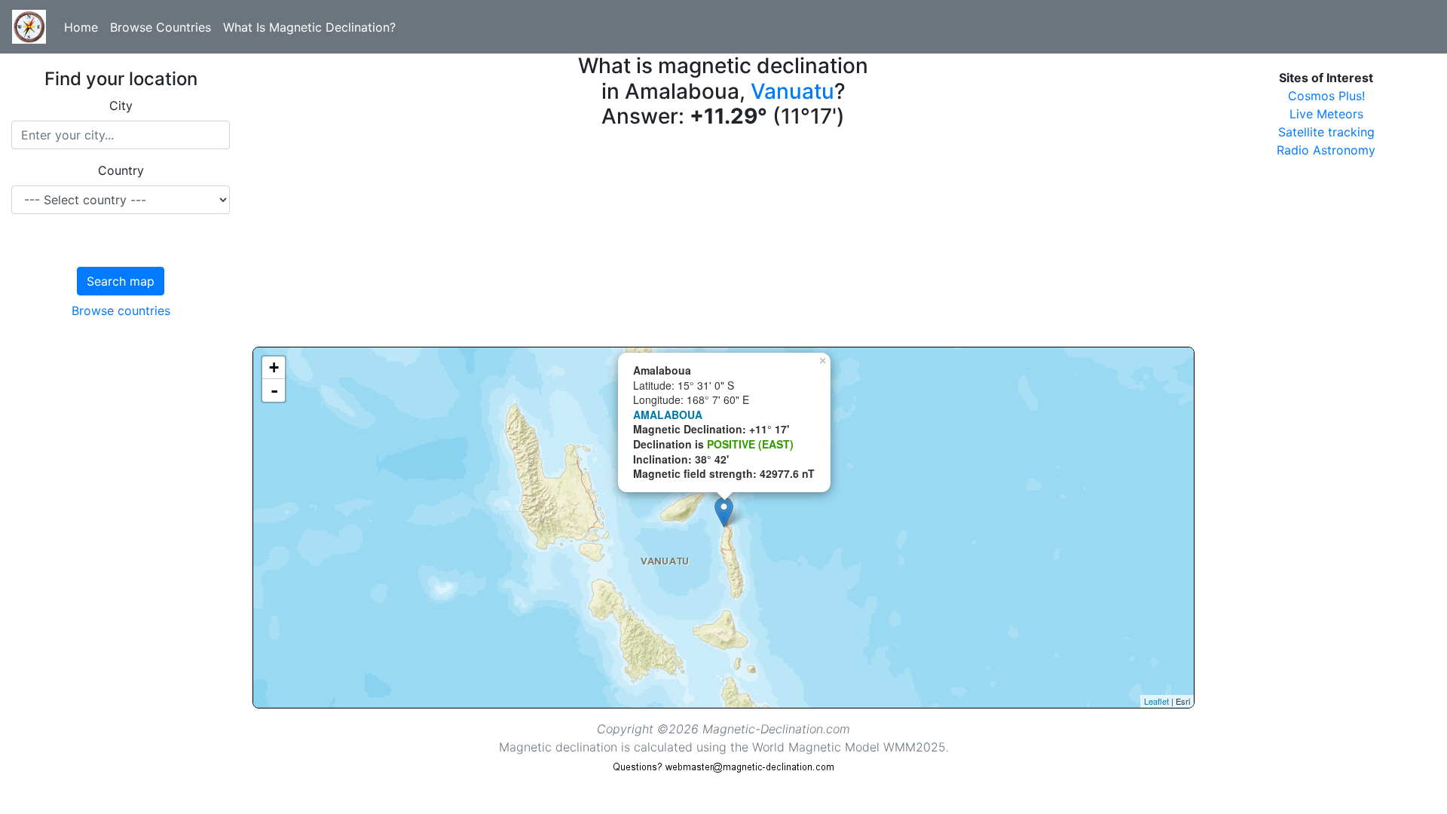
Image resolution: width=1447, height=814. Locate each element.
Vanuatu (792, 91)
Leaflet (1156, 701)
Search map (120, 281)
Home (81, 27)
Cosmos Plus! (1326, 95)
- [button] (274, 390)
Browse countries (121, 310)
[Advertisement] (704, 241)
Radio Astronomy (1326, 150)
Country (121, 170)
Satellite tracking (1326, 131)
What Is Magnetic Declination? (309, 27)
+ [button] (274, 367)
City (121, 105)
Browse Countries (160, 27)
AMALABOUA (667, 414)
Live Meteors (1326, 113)
